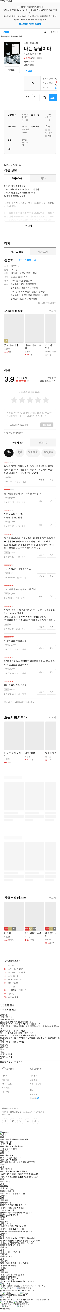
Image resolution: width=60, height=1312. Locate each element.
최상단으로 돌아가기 (15, 1061)
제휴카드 (5, 1080)
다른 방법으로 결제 (9, 1148)
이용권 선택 (5, 1191)
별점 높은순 (33, 452)
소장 (52, 97)
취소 (2, 1049)
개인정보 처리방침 (15, 1111)
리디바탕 (5, 1092)
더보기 (52, 310)
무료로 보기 (5, 1193)
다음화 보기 (5, 1279)
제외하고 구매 (6, 1054)
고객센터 (10, 1069)
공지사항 (37, 1069)
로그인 (53, 32)
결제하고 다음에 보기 (25, 1212)
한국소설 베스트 (11, 960)
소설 (26, 43)
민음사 (27, 64)
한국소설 (34, 43)
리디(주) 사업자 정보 (9, 1108)
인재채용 (33, 1098)
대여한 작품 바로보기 (26, 1162)
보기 (2, 1254)
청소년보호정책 (27, 1111)
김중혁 (27, 61)
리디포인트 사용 (7, 1210)
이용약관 (5, 1111)
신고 (19, 481)
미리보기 (12, 69)
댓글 (41, 480)
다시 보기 (14, 1279)
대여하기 (4, 1265)
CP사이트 (5, 1088)
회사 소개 (33, 1094)
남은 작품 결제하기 (8, 1162)
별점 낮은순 (48, 452)
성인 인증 (4, 1044)
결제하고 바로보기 (8, 1212)
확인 (2, 1179)
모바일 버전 (5, 1308)
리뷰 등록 (47, 425)
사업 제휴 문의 (35, 1084)
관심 (30, 70)
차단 (24, 481)
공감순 (19, 452)
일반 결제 (16, 1215)
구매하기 (12, 1265)
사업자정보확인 (39, 1111)
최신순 (9, 452)
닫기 (6, 1254)
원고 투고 (33, 1080)
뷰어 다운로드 (7, 1084)
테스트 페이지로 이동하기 (30, 24)
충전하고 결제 (6, 1215)
